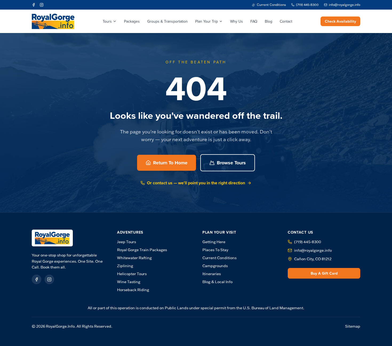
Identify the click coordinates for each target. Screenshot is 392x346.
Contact (286, 21)
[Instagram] (41, 5)
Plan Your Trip (206, 21)
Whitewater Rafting (134, 257)
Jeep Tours (126, 241)
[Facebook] (33, 5)
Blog (268, 21)
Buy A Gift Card (324, 273)
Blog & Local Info (217, 281)
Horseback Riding (133, 289)
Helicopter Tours (132, 273)
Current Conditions (219, 257)
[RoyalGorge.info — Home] (52, 238)
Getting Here (213, 241)
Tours (107, 21)
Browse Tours (231, 162)
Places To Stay (215, 249)
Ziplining (125, 265)
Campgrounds (215, 265)
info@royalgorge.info (313, 250)
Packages (132, 21)
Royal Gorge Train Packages (142, 249)
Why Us (236, 21)
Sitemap (352, 326)
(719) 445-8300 (307, 241)
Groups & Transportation (167, 21)
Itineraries (211, 273)
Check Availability (340, 21)
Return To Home (170, 162)
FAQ (253, 21)
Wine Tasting (128, 281)
